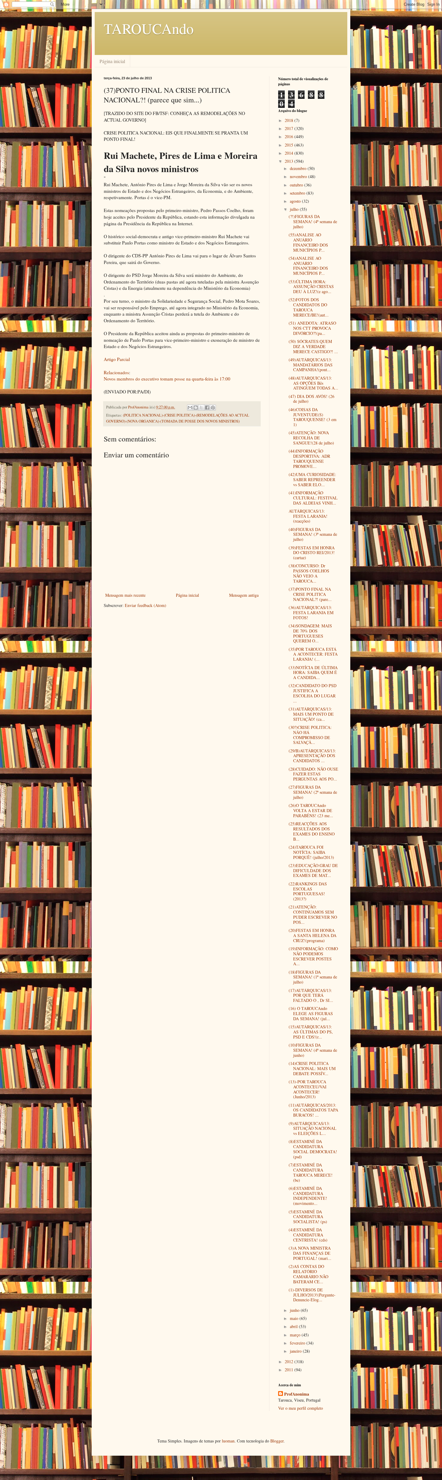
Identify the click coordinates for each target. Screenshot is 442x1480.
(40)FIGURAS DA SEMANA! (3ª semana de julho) (313, 534)
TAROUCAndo (149, 28)
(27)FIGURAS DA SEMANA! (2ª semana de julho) (313, 792)
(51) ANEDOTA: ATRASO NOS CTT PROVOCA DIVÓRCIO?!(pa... (312, 328)
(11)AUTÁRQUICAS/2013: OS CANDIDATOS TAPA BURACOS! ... (313, 1110)
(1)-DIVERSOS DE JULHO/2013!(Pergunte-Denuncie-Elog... (312, 1295)
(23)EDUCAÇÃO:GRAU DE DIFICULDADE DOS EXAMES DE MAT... (313, 870)
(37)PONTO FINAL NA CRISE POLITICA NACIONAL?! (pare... (310, 594)
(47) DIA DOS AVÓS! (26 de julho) (311, 398)
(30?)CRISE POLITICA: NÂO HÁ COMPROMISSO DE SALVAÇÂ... (310, 734)
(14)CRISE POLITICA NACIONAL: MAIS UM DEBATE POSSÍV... (312, 1068)
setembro (298, 193)
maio (294, 1318)
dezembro (299, 168)
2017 (289, 128)
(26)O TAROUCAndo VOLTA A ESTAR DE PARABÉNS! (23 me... (311, 810)
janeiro (296, 1351)
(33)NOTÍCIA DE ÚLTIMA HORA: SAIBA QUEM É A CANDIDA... (313, 673)
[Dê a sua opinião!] (196, 408)
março (296, 1335)
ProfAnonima (296, 1394)
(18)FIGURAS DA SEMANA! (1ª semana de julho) (313, 977)
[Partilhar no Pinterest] (213, 408)
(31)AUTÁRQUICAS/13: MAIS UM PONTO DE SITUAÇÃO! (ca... (311, 714)
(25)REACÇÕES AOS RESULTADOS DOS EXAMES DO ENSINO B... (312, 831)
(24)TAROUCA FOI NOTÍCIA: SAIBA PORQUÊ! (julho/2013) (311, 852)
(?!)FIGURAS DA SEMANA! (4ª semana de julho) (313, 221)
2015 (289, 145)
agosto (296, 201)
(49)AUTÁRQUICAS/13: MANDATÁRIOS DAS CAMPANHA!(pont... (311, 365)
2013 (289, 161)
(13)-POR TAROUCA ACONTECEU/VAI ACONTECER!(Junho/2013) (308, 1089)
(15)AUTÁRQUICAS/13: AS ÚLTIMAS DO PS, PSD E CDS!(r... (311, 1032)
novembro (299, 176)
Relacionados (116, 372)
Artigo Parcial (117, 359)
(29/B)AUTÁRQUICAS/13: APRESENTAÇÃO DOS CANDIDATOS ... (312, 756)
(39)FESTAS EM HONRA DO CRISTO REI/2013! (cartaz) (312, 553)
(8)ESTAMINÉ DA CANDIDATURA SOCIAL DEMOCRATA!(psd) (313, 1149)
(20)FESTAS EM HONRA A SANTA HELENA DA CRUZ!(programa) (312, 935)
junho (295, 1310)
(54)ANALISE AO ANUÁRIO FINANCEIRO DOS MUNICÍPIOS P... (308, 265)
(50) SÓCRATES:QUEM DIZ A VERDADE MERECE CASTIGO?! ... (313, 346)
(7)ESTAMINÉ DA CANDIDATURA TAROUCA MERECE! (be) (311, 1172)
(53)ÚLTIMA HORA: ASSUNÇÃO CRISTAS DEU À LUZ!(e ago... (311, 287)
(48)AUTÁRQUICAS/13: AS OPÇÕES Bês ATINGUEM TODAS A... (313, 383)
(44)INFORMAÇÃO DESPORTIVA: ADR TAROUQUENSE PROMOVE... (309, 458)
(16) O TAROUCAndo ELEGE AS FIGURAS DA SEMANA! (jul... (311, 1013)
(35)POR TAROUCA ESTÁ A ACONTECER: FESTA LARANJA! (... (313, 654)
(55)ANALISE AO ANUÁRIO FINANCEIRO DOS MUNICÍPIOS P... (308, 242)
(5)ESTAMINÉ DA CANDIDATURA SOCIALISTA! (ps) (308, 1217)
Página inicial (112, 61)
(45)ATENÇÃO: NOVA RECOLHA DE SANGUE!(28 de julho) (311, 438)
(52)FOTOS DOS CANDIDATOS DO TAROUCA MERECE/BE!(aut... (309, 307)
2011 (289, 1369)
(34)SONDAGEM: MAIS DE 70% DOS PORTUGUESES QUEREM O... (310, 633)
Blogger (277, 1441)
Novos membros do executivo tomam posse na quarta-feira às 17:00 (167, 379)
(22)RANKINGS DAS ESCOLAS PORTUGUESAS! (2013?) (308, 891)
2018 (289, 120)
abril (294, 1326)
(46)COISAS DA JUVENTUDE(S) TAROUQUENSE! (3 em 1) (312, 417)
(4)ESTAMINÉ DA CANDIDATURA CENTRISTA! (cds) (308, 1235)
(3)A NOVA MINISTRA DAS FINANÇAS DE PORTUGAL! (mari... (310, 1253)
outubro (297, 185)
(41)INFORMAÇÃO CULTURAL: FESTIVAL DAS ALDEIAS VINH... (313, 498)
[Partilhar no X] (201, 408)
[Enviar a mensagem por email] (190, 408)
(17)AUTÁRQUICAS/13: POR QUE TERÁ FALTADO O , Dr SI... (311, 995)
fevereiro (298, 1343)
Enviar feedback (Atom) (145, 605)
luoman (228, 1441)
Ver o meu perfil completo (300, 1408)
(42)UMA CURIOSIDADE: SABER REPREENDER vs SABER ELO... (312, 479)
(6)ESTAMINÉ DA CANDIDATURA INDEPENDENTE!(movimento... (308, 1195)
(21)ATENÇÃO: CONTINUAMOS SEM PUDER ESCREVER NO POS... (313, 914)
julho (295, 209)
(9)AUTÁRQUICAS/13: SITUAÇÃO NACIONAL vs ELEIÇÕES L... (312, 1128)
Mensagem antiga (244, 595)
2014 (289, 153)
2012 (289, 1361)
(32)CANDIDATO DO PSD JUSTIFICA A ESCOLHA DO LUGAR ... (312, 693)
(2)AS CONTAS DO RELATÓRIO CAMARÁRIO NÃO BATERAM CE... (308, 1273)
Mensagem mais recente (125, 595)
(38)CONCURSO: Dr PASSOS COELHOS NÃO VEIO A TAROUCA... (309, 573)
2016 (289, 136)
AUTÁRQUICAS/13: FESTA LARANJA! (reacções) (308, 516)
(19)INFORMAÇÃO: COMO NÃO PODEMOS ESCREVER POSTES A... (313, 956)
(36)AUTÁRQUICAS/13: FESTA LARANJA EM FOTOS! (311, 612)
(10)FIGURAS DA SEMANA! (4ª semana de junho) (313, 1050)
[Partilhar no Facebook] (207, 408)
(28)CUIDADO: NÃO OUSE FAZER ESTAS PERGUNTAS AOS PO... (313, 774)
